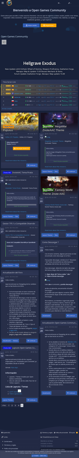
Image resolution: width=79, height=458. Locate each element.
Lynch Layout (13, 392)
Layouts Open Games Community (23, 348)
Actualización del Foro (12, 272)
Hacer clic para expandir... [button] (21, 155)
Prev (4, 405)
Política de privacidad (61, 432)
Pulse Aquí (14, 367)
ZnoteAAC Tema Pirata (18, 172)
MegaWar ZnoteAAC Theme (54, 141)
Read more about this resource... (16, 160)
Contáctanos (8, 441)
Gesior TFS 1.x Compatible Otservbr (19, 223)
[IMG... (20, 394)
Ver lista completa (7, 108)
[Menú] (2, 3)
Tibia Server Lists (9, 82)
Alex (8, 134)
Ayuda (73, 432)
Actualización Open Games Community (60, 322)
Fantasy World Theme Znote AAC (56, 205)
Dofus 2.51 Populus (11, 137)
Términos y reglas (47, 432)
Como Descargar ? (50, 242)
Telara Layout (13, 394)
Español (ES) (6, 432)
